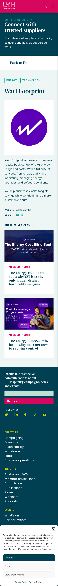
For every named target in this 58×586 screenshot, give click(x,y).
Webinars (11, 496)
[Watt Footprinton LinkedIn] (17, 215)
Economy (11, 442)
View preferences (14, 574)
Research (11, 492)
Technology (31, 80)
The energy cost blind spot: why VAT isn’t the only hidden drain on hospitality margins (26, 278)
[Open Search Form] (45, 6)
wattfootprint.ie (23, 210)
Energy (11, 80)
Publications (13, 487)
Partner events (15, 519)
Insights (10, 469)
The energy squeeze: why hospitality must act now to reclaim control (28, 344)
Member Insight (20, 267)
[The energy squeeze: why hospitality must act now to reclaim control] (28, 314)
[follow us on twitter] (6, 415)
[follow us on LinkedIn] (16, 415)
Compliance (13, 483)
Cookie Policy (21, 582)
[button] (53, 529)
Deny (7, 566)
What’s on (11, 515)
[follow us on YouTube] (44, 415)
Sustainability (14, 446)
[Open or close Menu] (52, 6)
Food (8, 455)
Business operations (19, 460)
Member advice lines (19, 478)
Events (9, 510)
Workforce (12, 451)
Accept (9, 557)
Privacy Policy (35, 582)
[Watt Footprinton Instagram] (22, 215)
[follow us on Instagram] (34, 415)
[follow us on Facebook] (25, 415)
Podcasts (11, 501)
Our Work (11, 432)
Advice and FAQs (16, 474)
